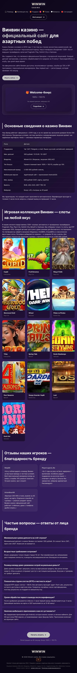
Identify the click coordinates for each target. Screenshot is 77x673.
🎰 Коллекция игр (21, 12)
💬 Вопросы (55, 12)
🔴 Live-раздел (66, 12)
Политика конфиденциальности (51, 668)
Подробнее (37, 106)
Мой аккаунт (37, 17)
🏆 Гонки (46, 12)
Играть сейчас (10, 78)
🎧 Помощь (9, 12)
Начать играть (37, 635)
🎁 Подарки (35, 12)
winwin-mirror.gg (36, 668)
